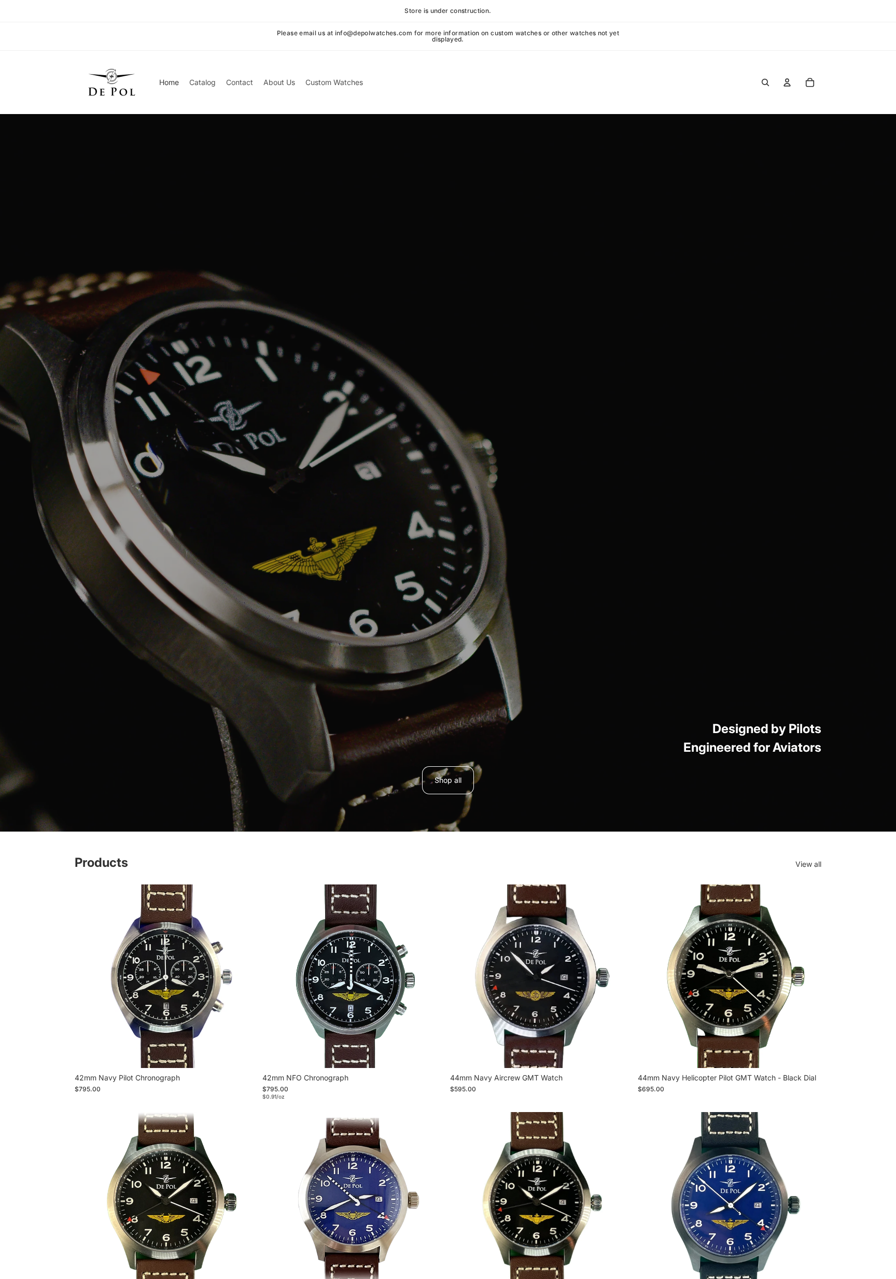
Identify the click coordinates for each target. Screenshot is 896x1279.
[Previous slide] (465, 976)
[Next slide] (618, 976)
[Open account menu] (787, 82)
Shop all (448, 780)
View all (808, 864)
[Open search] (765, 82)
